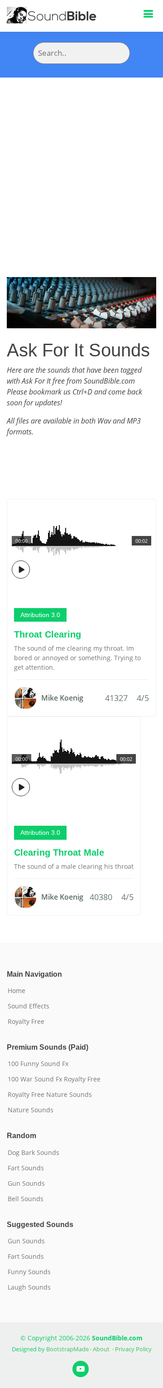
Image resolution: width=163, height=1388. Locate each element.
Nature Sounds (30, 1110)
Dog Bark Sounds (33, 1152)
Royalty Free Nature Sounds (50, 1094)
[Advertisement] (81, 163)
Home (16, 991)
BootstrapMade (67, 1349)
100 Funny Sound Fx (38, 1064)
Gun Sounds (26, 1183)
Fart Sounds (26, 1168)
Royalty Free (26, 1021)
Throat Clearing (47, 634)
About (101, 1349)
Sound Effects (28, 1006)
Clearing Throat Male (59, 852)
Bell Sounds (25, 1199)
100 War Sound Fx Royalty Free (54, 1079)
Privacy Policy (133, 1349)
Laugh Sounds (29, 1287)
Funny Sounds (29, 1272)
